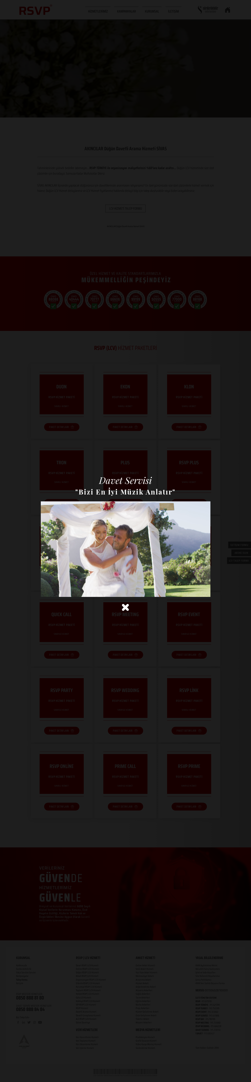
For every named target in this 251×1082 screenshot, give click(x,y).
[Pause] (45, 591)
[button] (125, 607)
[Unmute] (52, 591)
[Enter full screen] (205, 591)
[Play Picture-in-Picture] (198, 591)
